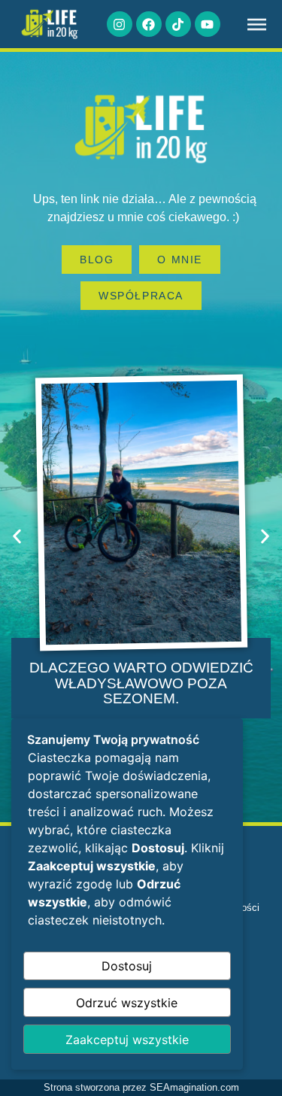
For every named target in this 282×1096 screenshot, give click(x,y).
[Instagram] (119, 24)
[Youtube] (207, 24)
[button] (17, 536)
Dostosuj (127, 965)
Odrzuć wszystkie (126, 1002)
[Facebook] (149, 24)
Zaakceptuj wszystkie (127, 1039)
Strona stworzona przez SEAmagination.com (141, 1087)
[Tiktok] (178, 24)
